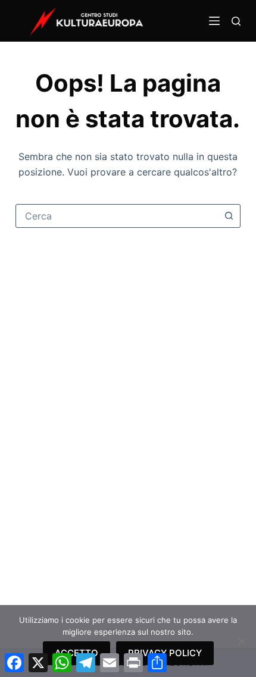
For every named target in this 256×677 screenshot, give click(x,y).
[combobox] (116, 216)
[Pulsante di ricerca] (228, 216)
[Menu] (214, 20)
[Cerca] (236, 21)
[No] (241, 641)
